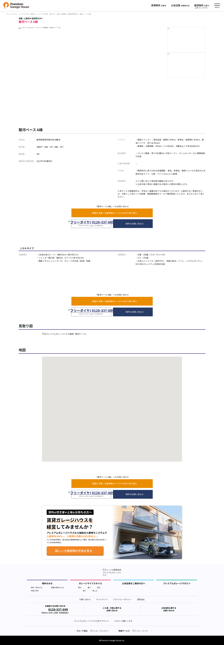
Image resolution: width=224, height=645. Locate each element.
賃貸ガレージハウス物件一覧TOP (42, 14)
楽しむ (95, 590)
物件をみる (47, 583)
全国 (58, 14)
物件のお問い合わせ (135, 223)
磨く (84, 590)
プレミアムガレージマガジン (176, 583)
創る (98, 587)
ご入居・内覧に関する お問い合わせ (112, 609)
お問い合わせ (85, 599)
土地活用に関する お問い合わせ (168, 609)
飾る (79, 587)
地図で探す (35, 590)
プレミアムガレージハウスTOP (17, 14)
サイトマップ (101, 599)
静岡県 (64, 14)
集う (89, 587)
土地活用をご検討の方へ (133, 583)
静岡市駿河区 (73, 14)
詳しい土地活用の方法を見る (73, 550)
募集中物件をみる (57, 587)
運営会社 (141, 599)
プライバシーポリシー (122, 599)
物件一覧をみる (36, 587)
